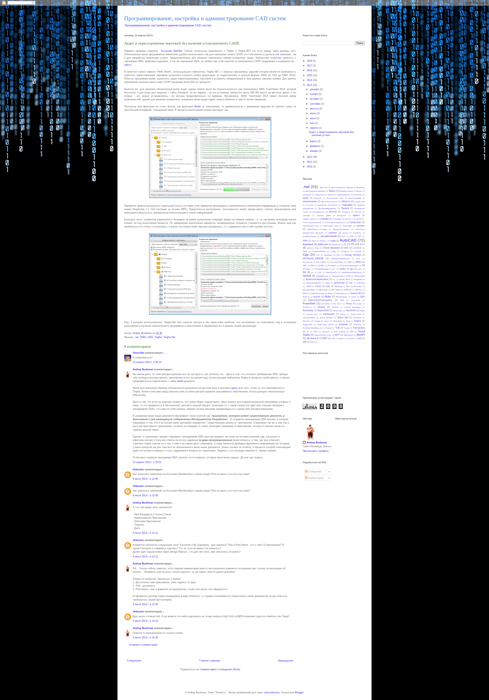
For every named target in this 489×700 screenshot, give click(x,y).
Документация (346, 191)
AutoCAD (348, 240)
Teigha (158, 337)
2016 (310, 70)
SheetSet (357, 318)
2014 (310, 80)
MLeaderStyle (309, 290)
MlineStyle (323, 290)
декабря (315, 89)
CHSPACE (357, 248)
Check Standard (331, 248)
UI (308, 332)
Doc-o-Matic (321, 262)
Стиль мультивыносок (335, 222)
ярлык (345, 233)
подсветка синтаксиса (327, 205)
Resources (337, 311)
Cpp (305, 254)
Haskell (307, 275)
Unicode (326, 332)
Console (357, 251)
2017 (310, 65)
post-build (355, 300)
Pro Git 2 (337, 304)
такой (180, 381)
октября (315, 98)
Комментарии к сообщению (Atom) (220, 669)
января (314, 151)
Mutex (330, 293)
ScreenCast (356, 314)
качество (358, 195)
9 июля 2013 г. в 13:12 (145, 556)
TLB (337, 328)
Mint (348, 286)
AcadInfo (357, 233)
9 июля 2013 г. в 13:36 (145, 604)
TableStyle (337, 321)
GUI (319, 272)
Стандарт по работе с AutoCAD (347, 219)
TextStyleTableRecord (312, 328)
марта (313, 141)
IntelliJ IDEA (344, 279)
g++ (334, 269)
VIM (351, 332)
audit (332, 240)
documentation (336, 262)
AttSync (323, 241)
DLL (358, 259)
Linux (318, 286)
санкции (306, 215)
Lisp (327, 286)
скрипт (356, 215)
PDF (342, 300)
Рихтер (358, 212)
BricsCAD (336, 244)
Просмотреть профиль (316, 450)
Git (304, 272)
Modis (197, 106)
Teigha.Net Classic (325, 324)
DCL (338, 255)
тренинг (360, 225)
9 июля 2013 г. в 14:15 (145, 620)
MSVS (305, 293)
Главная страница (209, 660)
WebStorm (348, 335)
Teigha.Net (169, 337)
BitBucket (323, 244)
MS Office (336, 290)
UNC (315, 332)
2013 (310, 85)
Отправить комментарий (143, 644)
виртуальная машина (315, 191)
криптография (354, 198)
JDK (351, 283)
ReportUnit (323, 310)
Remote (335, 307)
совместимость (310, 219)
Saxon (343, 314)
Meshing (338, 286)
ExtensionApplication (349, 265)
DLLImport (307, 262)
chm (346, 248)
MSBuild (347, 290)
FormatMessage (322, 269)
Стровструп (354, 222)
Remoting (308, 310)
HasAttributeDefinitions (352, 272)
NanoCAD (356, 293)
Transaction (359, 328)
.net (136, 337)
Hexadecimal (337, 276)
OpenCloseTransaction (320, 300)
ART (360, 236)
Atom (314, 241)
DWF (349, 262)
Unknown (138, 469)
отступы (309, 205)
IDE (349, 276)
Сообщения (314, 471)
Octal (353, 297)
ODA (150, 337)
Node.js (306, 297)
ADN (352, 236)
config (333, 251)
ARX (305, 240)
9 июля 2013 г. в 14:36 (145, 637)
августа (314, 108)
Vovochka (138, 352)
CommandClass (319, 251)
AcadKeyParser (310, 236)
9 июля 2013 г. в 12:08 (145, 495)
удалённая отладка (317, 229)
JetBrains (361, 283)
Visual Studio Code (322, 335)
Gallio (343, 269)
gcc (352, 269)
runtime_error (312, 314)
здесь (127, 64)
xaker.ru (341, 338)
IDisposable (360, 276)
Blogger (299, 692)
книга (305, 198)
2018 (310, 60)
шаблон (333, 232)
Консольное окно (335, 198)
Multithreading (318, 293)
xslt (304, 341)
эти (277, 54)
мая (312, 123)
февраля (315, 146)
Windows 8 (312, 338)
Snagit (317, 321)
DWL (305, 265)
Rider (362, 311)
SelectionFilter (309, 318)
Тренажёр (347, 226)
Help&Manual (322, 276)
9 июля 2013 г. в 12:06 (145, 478)
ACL (344, 236)
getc (360, 269)
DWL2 (313, 265)
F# (363, 265)
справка (324, 218)
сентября (315, 103)
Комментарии (315, 477)
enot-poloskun (272, 692)
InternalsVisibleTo (313, 283)
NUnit (328, 296)
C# (352, 244)
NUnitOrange (341, 297)
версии (350, 187)
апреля (314, 127)
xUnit (312, 342)
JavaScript (339, 282)
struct (326, 321)
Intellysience (359, 279)
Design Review (353, 255)
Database (328, 255)
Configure (345, 251)
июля (313, 113)
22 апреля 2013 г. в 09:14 (147, 362)
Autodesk (308, 244)
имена (330, 195)
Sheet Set (342, 317)
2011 (310, 161)
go (312, 272)
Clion (305, 251)
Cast (317, 248)
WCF (337, 335)
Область (345, 201)
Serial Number (326, 318)
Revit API (351, 310)
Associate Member (171, 50)
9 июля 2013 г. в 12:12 (145, 532)
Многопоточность (329, 201)
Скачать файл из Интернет (331, 215)
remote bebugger (352, 307)
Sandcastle (329, 314)
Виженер (360, 187)
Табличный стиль (311, 226)
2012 (310, 156)
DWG (143, 337)
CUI (317, 255)
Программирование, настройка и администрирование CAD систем (205, 18)
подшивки (347, 205)
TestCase (357, 324)
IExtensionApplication (317, 279)
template (343, 324)
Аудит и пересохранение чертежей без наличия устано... (331, 134)
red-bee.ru (307, 307)
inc (334, 279)
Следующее (134, 660)
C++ (362, 244)
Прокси (345, 208)
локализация (310, 201)
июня (313, 118)
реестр (333, 211)
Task (348, 321)
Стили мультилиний (312, 222)
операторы (360, 201)
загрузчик (319, 195)
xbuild (351, 338)
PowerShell (309, 303)
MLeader (358, 286)
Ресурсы (346, 212)
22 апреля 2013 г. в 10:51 (147, 462)
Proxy (349, 303)
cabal (309, 248)
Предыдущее (285, 660)
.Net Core (323, 187)
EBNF (321, 265)
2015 (310, 75)
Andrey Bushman (143, 369)
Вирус (332, 191)
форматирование (341, 229)
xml (359, 338)
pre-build (325, 304)
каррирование (343, 195)
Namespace (342, 293)
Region (321, 307)
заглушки (307, 195)
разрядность (318, 212)
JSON (308, 286)
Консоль (318, 198)
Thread (328, 328)
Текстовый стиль (331, 226)
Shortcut (306, 321)
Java (327, 283)
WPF (324, 338)
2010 (310, 166)
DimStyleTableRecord (340, 259)
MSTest (358, 290)
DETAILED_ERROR (313, 258)
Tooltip (346, 328)
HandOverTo (331, 272)
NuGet (316, 296)
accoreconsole (329, 236)
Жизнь (359, 191)
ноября (314, 94)
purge (359, 304)
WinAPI (360, 334)
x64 (333, 338)
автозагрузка (337, 187)
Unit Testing (339, 332)
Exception (332, 265)
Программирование (327, 208)
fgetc (308, 269)
